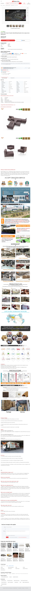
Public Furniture (17, 568)
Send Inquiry (8, 40)
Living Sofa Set (16, 582)
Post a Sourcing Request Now (22, 537)
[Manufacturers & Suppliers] (15, 1)
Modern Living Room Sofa (26, 582)
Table (16, 567)
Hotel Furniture (10, 568)
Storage (24, 567)
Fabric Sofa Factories (9, 580)
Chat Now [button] (23, 40)
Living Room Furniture (8, 5)
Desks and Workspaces (11, 567)
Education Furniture (25, 568)
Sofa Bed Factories (3, 580)
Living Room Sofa (12, 5)
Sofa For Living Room (10, 582)
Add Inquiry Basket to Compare (15, 28)
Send (7, 537)
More (1, 585)
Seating (2, 567)
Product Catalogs (11, 565)
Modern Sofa (16, 5)
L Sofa (20, 582)
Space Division (2, 568)
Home (1, 5)
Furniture (4, 5)
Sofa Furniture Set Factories (24, 580)
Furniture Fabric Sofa (3, 582)
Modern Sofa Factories (16, 580)
